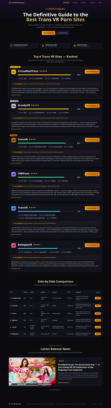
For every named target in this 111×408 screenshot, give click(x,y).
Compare (75, 2)
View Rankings (48, 33)
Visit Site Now (91, 71)
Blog (100, 2)
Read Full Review (16, 95)
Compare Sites (62, 33)
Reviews (84, 2)
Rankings (66, 2)
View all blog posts (54, 390)
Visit (97, 298)
